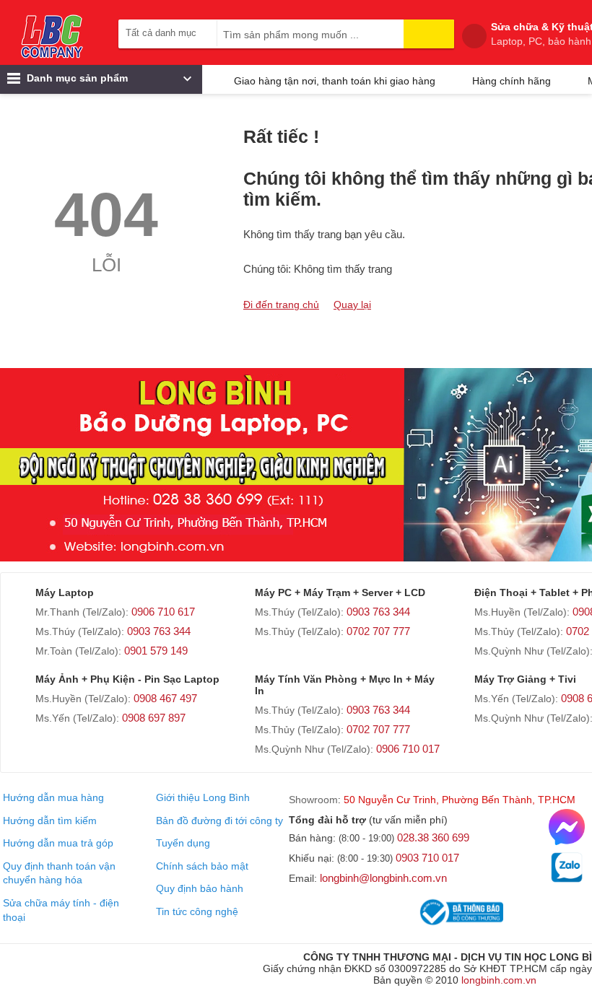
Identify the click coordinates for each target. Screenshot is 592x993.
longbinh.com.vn (498, 980)
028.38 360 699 (433, 837)
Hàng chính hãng (511, 81)
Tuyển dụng (183, 843)
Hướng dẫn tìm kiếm (50, 820)
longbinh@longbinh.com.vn (383, 878)
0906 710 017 (408, 749)
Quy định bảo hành (199, 888)
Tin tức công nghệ (197, 911)
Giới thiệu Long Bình (203, 797)
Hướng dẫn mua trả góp (58, 843)
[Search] (429, 33)
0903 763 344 (159, 631)
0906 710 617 (163, 611)
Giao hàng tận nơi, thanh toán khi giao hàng (334, 81)
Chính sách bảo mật (202, 866)
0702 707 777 (378, 631)
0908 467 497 (165, 698)
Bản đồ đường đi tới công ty (219, 820)
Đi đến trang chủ (281, 304)
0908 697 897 (154, 718)
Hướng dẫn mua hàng (53, 797)
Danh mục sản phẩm (76, 78)
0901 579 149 (156, 650)
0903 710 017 (427, 858)
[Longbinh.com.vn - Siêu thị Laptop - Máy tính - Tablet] (52, 36)
